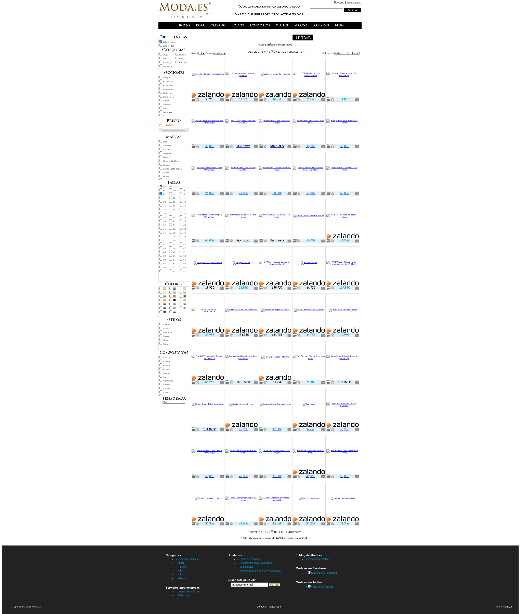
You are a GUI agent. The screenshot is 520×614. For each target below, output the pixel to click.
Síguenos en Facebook (324, 573)
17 (184, 206)
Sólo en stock (169, 42)
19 (174, 210)
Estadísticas (246, 566)
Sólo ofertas (168, 46)
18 (164, 210)
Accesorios (168, 81)
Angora (166, 373)
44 (184, 244)
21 (174, 213)
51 (174, 256)
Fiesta (166, 336)
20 (164, 213)
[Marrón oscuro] (184, 296)
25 (184, 217)
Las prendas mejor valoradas (256, 563)
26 (164, 221)
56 (164, 264)
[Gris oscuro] (164, 296)
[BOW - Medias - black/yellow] (309, 313)
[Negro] (174, 300)
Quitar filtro (167, 186)
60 (184, 267)
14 (184, 202)
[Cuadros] (174, 312)
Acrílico (166, 361)
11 (184, 198)
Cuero (166, 392)
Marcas (182, 578)
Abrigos (166, 77)
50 (164, 256)
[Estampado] (184, 308)
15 (164, 206)
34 (164, 233)
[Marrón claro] (174, 296)
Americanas (168, 89)
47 (184, 248)
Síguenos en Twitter (322, 586)
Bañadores (168, 97)
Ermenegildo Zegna (172, 169)
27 (174, 221)
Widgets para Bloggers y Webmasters (260, 570)
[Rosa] (174, 304)
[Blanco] (164, 292)
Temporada (173, 398)
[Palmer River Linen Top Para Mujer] (241, 502)
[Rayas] (164, 312)
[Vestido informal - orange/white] (208, 78)
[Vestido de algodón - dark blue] (241, 313)
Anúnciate (183, 595)
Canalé (166, 385)
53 (164, 260)
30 (184, 225)
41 (184, 240)
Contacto (261, 606)
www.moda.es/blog (318, 559)
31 (164, 229)
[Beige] (184, 288)
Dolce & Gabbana (171, 161)
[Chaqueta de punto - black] (208, 266)
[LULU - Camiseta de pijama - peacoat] (275, 502)
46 (174, 248)
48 (164, 252)
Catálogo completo (188, 559)
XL (184, 194)
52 (184, 256)
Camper (167, 146)
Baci (165, 142)
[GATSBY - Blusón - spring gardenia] (342, 408)
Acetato (166, 357)
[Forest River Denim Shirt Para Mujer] (275, 172)
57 (174, 264)
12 (164, 202)
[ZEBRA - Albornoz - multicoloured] (309, 78)
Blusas (166, 108)
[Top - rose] (309, 408)
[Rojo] (164, 304)
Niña (165, 59)
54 (174, 260)
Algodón (167, 365)
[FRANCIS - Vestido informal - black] (309, 455)
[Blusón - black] (309, 266)
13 (174, 202)
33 (184, 229)
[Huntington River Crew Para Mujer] (241, 219)
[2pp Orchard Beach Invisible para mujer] (342, 360)
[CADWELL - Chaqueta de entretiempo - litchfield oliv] (342, 266)
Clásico (166, 328)
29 (164, 225)
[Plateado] (184, 300)
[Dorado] (174, 292)
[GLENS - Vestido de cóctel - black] (342, 219)
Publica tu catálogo (188, 591)
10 (174, 198)
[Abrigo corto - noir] (309, 502)
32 (174, 229)
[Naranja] (164, 300)
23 (164, 217)
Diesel (166, 157)
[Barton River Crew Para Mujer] (309, 219)
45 (164, 248)
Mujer (165, 55)
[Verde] (184, 304)
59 (164, 267)
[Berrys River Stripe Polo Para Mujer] (309, 125)
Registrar (339, 2)
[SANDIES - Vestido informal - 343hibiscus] (208, 360)
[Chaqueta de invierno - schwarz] (241, 78)
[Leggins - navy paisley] (342, 502)
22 (184, 213)
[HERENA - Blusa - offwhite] (275, 360)
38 (174, 237)
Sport (165, 344)
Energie (167, 165)
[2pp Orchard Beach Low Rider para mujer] (241, 360)
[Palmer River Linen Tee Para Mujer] (275, 125)
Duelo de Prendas (250, 559)
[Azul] (174, 288)
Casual (166, 325)
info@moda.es (504, 606)
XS (174, 190)
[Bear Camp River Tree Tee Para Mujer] (241, 125)
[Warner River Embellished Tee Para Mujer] (208, 125)
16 (174, 206)
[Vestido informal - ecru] (241, 408)
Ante (165, 377)
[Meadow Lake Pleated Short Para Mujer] (241, 455)
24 (174, 217)
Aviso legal (275, 606)
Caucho (167, 388)
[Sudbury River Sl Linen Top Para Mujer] (342, 78)
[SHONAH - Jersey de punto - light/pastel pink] (275, 266)
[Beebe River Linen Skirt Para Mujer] (342, 455)
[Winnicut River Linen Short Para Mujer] (208, 455)
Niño (181, 59)
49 (174, 252)
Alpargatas (168, 85)
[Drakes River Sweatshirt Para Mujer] (275, 219)
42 (164, 244)
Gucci (166, 173)
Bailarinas (167, 93)
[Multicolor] (174, 308)
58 (184, 264)
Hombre (182, 55)
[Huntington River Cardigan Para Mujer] (208, 219)
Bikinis (166, 101)
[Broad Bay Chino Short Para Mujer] (275, 455)
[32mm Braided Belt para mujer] (208, 408)
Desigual (167, 153)
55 (184, 260)
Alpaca (166, 369)
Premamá (167, 66)
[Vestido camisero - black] (208, 502)
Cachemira (168, 381)
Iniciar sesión (354, 2)
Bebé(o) (167, 62)
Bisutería (167, 104)
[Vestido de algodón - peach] (275, 78)
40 (174, 240)
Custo (166, 149)
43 (174, 244)
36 (184, 233)
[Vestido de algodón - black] (275, 313)
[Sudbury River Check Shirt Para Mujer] (241, 172)
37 (164, 237)
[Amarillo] (164, 288)
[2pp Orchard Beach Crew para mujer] (309, 360)
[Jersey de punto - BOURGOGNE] (208, 313)
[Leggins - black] (241, 266)
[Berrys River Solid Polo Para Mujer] (342, 125)
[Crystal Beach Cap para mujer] (275, 408)
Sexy (165, 340)
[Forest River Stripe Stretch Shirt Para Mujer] (309, 172)
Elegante (167, 332)
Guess (166, 176)
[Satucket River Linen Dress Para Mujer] (208, 172)
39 (184, 237)
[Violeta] (164, 308)
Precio (174, 120)
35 (174, 233)
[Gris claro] (184, 292)
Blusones (167, 112)
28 (184, 221)
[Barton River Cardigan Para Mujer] (342, 172)
